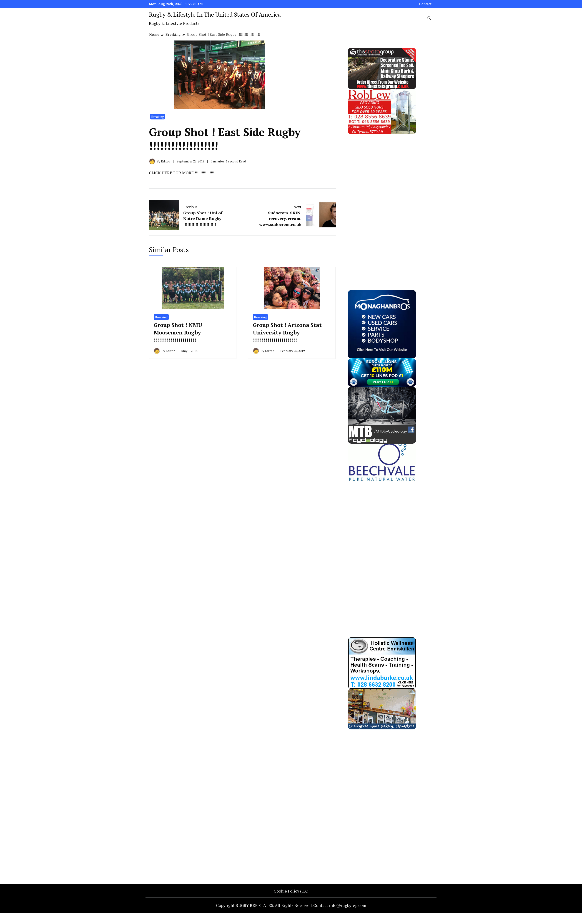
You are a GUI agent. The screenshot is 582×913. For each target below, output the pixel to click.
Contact (425, 4)
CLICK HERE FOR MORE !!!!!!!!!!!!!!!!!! (182, 172)
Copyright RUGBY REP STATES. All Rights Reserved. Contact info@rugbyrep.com (291, 905)
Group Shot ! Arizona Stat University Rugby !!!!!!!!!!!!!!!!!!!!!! (287, 332)
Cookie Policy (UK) (291, 891)
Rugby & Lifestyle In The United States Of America (215, 14)
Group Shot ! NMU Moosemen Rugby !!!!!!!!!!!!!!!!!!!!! (178, 332)
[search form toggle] (429, 18)
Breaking (157, 116)
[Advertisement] (382, 202)
